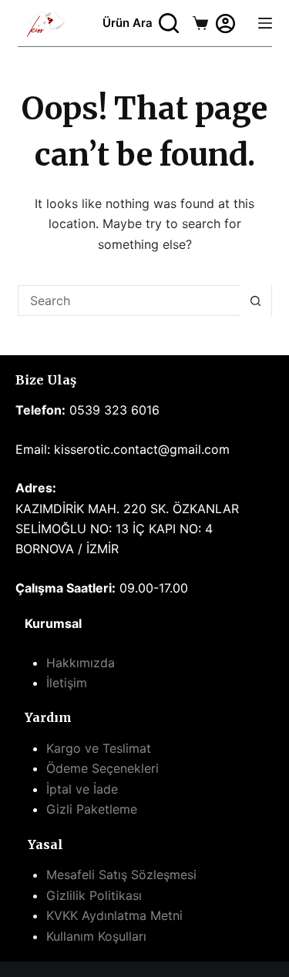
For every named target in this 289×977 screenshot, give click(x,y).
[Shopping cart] (200, 23)
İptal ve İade (82, 789)
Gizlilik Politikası (94, 895)
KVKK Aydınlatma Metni (114, 915)
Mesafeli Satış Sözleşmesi (121, 874)
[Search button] (255, 300)
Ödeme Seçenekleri (102, 768)
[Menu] (265, 23)
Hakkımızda (80, 662)
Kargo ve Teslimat (98, 748)
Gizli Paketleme (91, 809)
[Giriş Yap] (225, 23)
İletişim (66, 682)
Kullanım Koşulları (96, 936)
